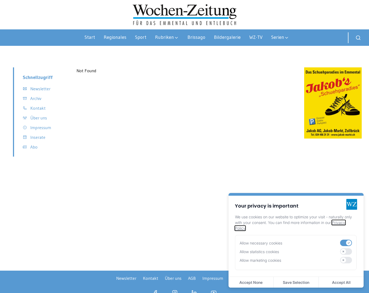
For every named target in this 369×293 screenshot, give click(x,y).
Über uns (173, 278)
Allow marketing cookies (260, 260)
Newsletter (126, 278)
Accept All (341, 282)
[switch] (346, 243)
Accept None (251, 282)
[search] (358, 37)
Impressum (212, 278)
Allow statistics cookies (259, 251)
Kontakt (150, 278)
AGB (192, 278)
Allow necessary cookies (261, 243)
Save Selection (296, 282)
